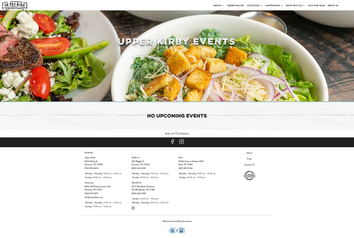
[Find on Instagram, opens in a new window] (181, 142)
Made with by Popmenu (95, 133)
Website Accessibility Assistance (177, 221)
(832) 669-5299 (139, 193)
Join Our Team (316, 5)
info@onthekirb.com (93, 197)
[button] (219, 5)
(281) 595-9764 (185, 168)
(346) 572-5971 (91, 193)
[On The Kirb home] (14, 5)
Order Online (235, 5)
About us (333, 5)
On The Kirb (250, 175)
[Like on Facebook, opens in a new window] (172, 142)
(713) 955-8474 (91, 168)
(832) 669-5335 (139, 168)
